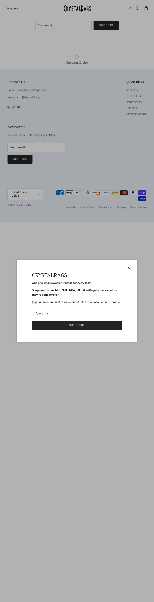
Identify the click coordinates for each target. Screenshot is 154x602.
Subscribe (77, 325)
